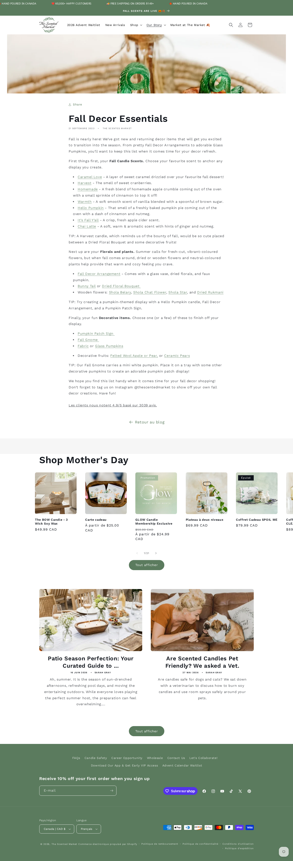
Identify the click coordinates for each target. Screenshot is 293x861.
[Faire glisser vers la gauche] (137, 553)
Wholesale (155, 758)
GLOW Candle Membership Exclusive (153, 521)
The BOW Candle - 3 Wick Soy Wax (51, 521)
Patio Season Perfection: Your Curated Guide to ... (90, 662)
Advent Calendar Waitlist (182, 765)
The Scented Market (64, 844)
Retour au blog (150, 422)
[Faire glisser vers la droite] (156, 553)
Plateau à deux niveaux (205, 519)
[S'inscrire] (111, 791)
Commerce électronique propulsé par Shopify (107, 844)
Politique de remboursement (159, 844)
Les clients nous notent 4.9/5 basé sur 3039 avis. (113, 405)
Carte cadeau (96, 519)
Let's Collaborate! (203, 758)
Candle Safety (96, 758)
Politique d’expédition (239, 848)
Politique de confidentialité (200, 844)
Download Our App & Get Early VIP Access (124, 765)
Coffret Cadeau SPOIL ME (257, 519)
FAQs (76, 758)
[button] (136, 24)
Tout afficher (146, 565)
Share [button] (77, 104)
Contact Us (176, 758)
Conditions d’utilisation (238, 844)
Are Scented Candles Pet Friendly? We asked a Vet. (202, 662)
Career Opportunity (126, 758)
